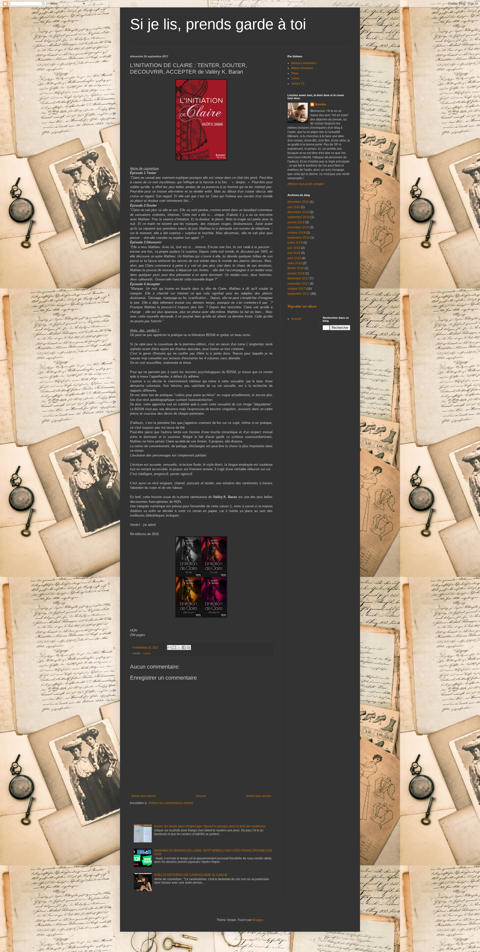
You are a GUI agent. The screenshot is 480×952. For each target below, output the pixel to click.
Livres (147, 653)
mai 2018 (294, 253)
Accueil (201, 796)
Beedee (320, 104)
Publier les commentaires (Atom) (171, 803)
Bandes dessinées (303, 63)
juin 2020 (294, 207)
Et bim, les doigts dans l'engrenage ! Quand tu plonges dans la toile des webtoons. (210, 826)
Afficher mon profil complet (306, 184)
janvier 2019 (296, 222)
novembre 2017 (298, 283)
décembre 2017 (298, 278)
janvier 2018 (296, 273)
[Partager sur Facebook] (183, 647)
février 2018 (296, 268)
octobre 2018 (297, 232)
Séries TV (297, 83)
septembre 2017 (299, 293)
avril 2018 (294, 258)
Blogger (257, 920)
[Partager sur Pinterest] (188, 647)
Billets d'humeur (302, 68)
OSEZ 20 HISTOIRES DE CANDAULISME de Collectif (190, 875)
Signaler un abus (302, 306)
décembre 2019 (298, 212)
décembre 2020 (298, 202)
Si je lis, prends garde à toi (218, 24)
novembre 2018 (298, 227)
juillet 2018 (295, 242)
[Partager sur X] (179, 647)
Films (294, 73)
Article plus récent (143, 796)
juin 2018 (294, 248)
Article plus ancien (258, 796)
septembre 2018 (299, 237)
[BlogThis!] (174, 647)
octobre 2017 (297, 288)
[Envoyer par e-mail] (169, 647)
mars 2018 (295, 263)
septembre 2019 (299, 217)
